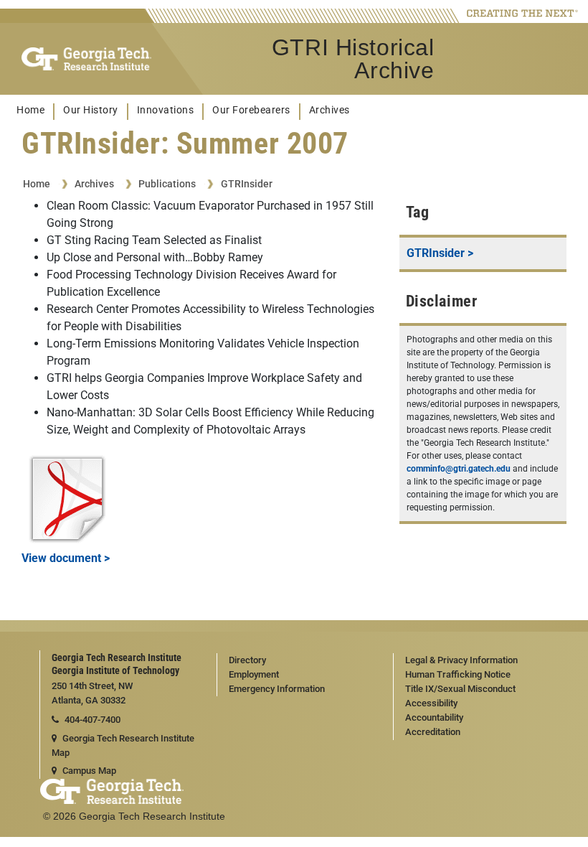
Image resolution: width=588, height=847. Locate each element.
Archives (329, 110)
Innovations (165, 110)
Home (30, 110)
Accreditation (432, 731)
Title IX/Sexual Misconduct (460, 688)
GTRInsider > (440, 253)
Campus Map (89, 770)
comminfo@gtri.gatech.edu (459, 469)
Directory (247, 660)
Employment (254, 674)
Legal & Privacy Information (461, 660)
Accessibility (431, 703)
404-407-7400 (92, 719)
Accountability (434, 717)
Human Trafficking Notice (458, 674)
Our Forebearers (251, 110)
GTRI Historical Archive (353, 58)
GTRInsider (246, 183)
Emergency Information (277, 688)
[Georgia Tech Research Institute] (86, 58)
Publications (167, 183)
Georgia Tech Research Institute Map (123, 746)
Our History (90, 110)
